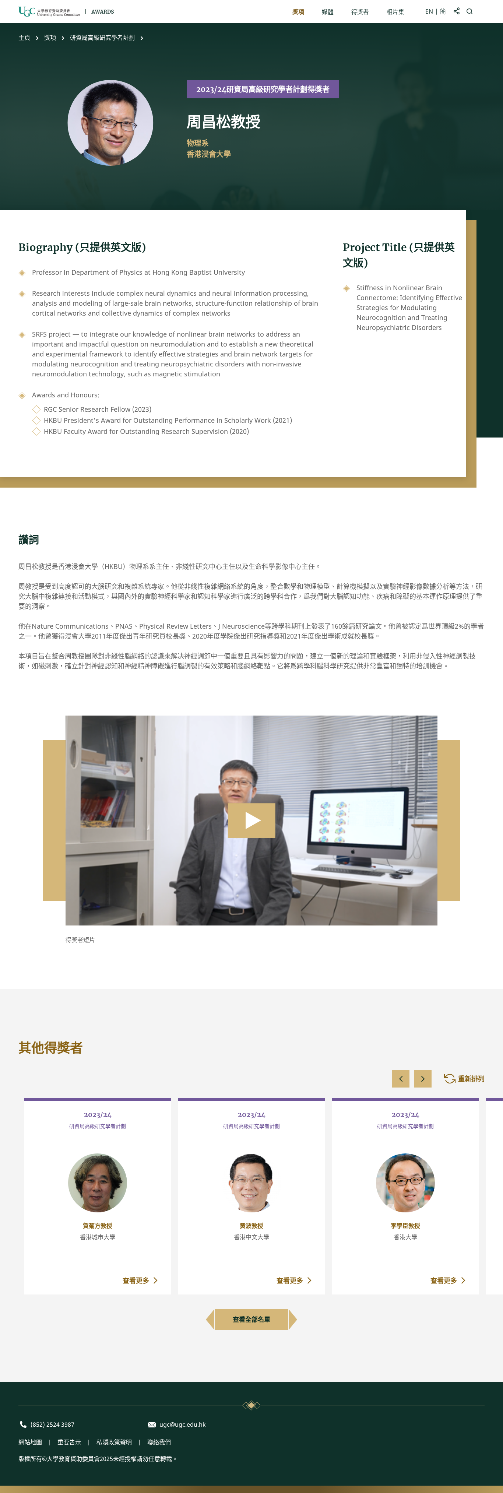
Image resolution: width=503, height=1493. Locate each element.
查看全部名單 (251, 1319)
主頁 (24, 38)
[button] (400, 1079)
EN (429, 11)
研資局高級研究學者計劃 (102, 38)
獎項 (50, 38)
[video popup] (251, 820)
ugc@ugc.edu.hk (182, 1424)
